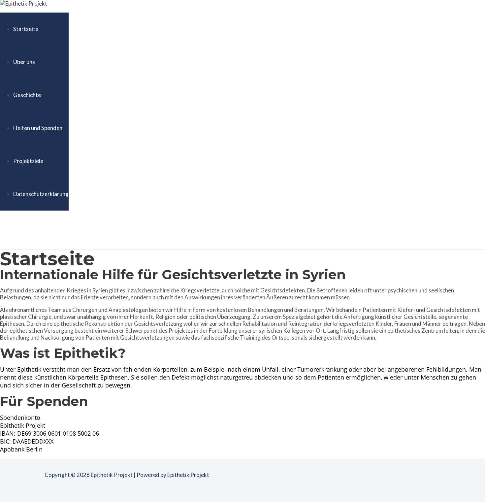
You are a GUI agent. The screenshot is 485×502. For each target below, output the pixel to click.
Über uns (24, 61)
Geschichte (27, 94)
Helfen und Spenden (37, 127)
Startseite (25, 28)
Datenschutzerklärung (41, 193)
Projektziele (28, 160)
